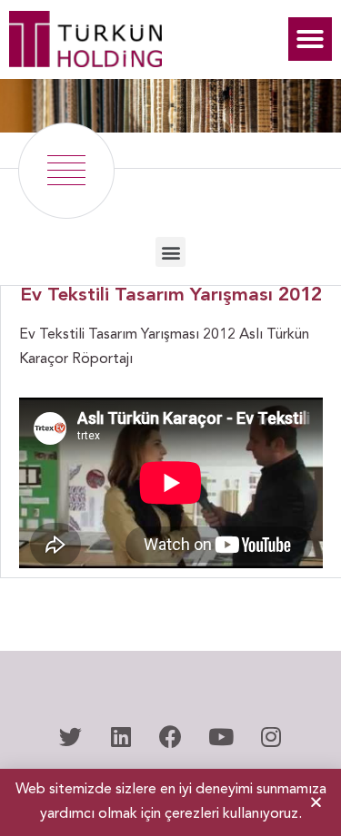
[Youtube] (221, 737)
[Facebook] (171, 737)
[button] (310, 39)
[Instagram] (271, 737)
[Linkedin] (121, 737)
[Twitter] (71, 737)
